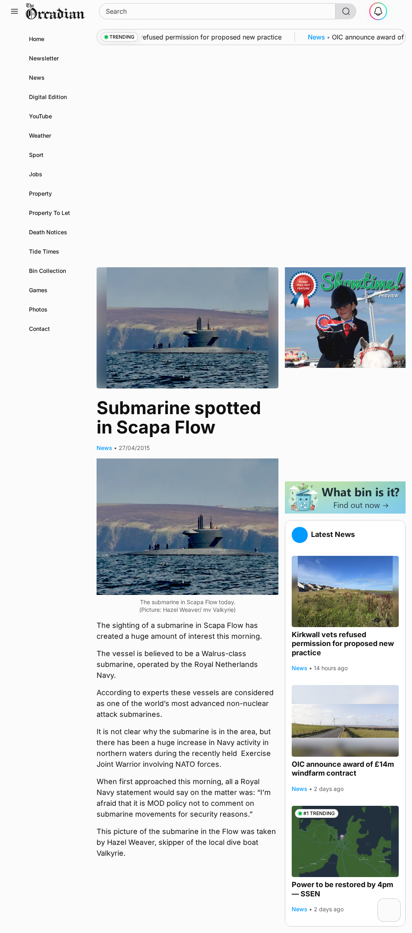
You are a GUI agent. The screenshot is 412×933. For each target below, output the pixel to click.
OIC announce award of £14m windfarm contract (343, 769)
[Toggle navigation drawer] (14, 11)
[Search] (346, 11)
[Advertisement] (345, 424)
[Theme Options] (397, 11)
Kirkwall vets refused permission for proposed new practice (343, 643)
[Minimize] (395, 903)
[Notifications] (378, 11)
